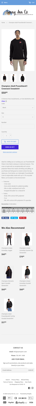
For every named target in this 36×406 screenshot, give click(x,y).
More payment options (10, 152)
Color (3, 103)
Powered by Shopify (25, 394)
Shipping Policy (19, 382)
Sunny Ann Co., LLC (13, 394)
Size (3, 113)
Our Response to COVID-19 (17, 384)
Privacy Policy (15, 379)
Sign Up (30, 370)
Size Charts (28, 382)
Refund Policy (25, 379)
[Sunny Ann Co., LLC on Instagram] (33, 388)
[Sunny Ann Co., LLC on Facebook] (29, 388)
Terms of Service (8, 382)
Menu (6, 2)
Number (4, 122)
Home (3, 22)
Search (8, 379)
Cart (33, 2)
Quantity (4, 132)
